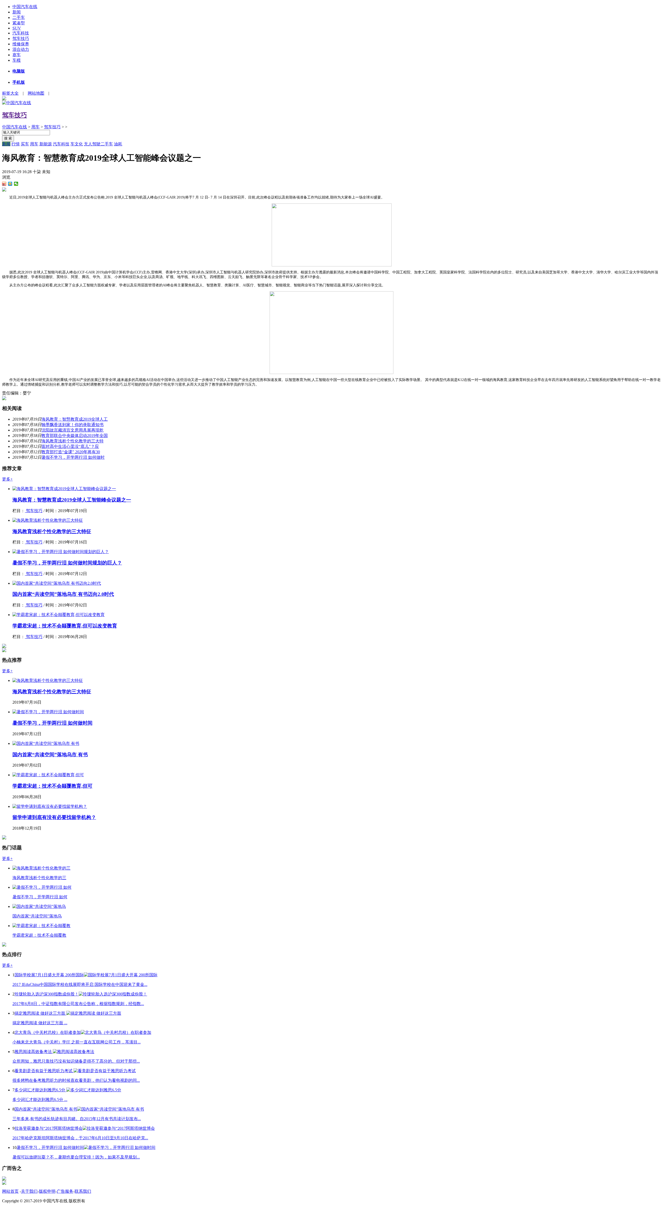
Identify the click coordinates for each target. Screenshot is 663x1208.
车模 (16, 60)
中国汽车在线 (24, 6)
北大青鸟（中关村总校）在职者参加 (48, 1032)
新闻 (16, 12)
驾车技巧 (20, 38)
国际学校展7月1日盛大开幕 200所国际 (49, 975)
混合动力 (20, 49)
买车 (25, 144)
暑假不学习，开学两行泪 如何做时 (73, 457)
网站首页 (10, 1191)
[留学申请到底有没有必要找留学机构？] (49, 806)
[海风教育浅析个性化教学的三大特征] (47, 520)
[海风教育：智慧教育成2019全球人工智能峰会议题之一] (64, 488)
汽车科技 (20, 33)
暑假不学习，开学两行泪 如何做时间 (52, 723)
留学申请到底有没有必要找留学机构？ (54, 817)
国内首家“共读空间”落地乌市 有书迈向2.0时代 (63, 594)
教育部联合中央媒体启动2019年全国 (74, 435)
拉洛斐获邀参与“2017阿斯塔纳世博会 (49, 1128)
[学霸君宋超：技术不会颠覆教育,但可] (48, 775)
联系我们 (83, 1191)
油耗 (118, 144)
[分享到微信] (16, 184)
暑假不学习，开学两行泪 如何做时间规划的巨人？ (67, 563)
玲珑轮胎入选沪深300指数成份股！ (47, 994)
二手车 (18, 17)
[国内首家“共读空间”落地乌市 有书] (45, 743)
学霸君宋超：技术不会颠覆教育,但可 (52, 786)
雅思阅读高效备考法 (34, 1051)
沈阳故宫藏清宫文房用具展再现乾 (72, 430)
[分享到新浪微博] (4, 184)
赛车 (16, 55)
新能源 (45, 144)
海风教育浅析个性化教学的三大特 (72, 441)
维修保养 (20, 44)
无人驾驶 (92, 144)
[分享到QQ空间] (10, 184)
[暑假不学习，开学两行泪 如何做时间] (48, 712)
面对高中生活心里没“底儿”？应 (70, 446)
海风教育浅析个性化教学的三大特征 (51, 531)
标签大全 (10, 93)
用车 (35, 127)
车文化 (76, 144)
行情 (15, 144)
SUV (16, 28)
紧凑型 (18, 23)
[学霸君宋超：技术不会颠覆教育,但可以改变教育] (58, 614)
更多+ (7, 479)
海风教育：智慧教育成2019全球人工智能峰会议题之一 (71, 500)
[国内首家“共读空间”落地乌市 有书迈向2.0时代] (56, 583)
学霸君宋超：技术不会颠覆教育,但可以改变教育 (64, 625)
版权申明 (47, 1191)
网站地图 (36, 93)
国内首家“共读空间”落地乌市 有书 (50, 754)
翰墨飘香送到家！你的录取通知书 (72, 424)
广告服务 (65, 1191)
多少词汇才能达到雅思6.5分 (40, 1090)
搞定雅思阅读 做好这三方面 (40, 1013)
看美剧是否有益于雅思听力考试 (44, 1071)
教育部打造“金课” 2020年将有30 (70, 452)
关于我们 (29, 1191)
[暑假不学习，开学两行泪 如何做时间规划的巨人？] (60, 551)
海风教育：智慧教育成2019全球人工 (74, 419)
